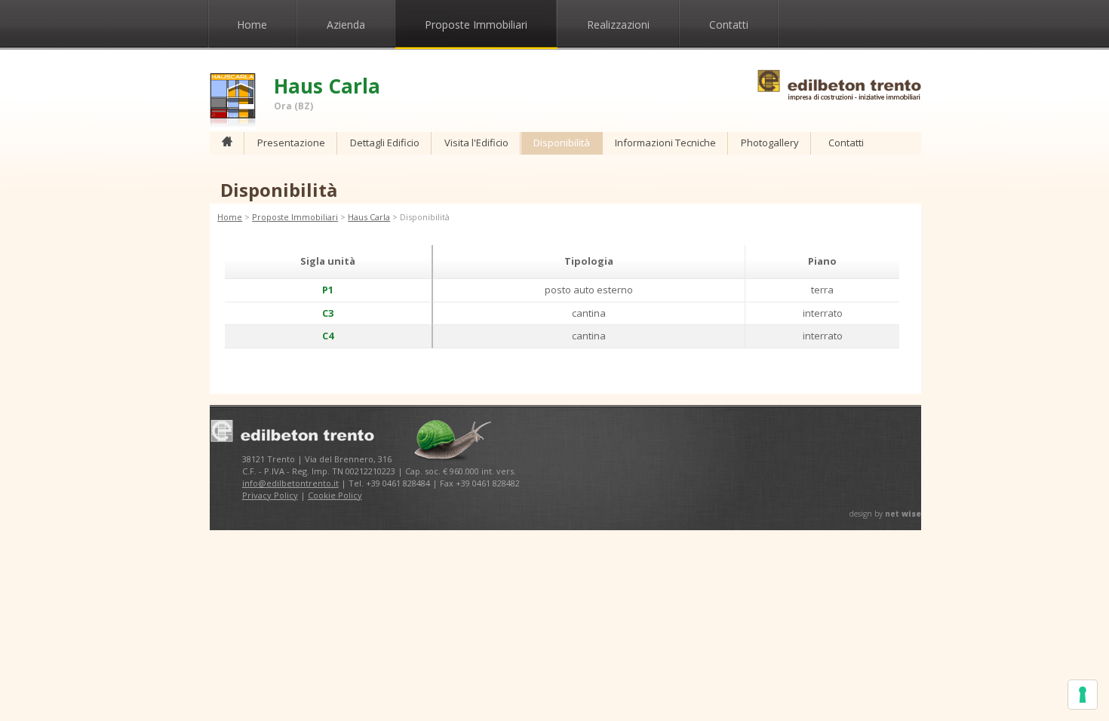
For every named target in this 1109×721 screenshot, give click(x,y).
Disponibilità (561, 142)
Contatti (728, 24)
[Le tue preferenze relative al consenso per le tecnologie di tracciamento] (1082, 694)
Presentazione (291, 142)
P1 (327, 289)
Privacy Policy (270, 495)
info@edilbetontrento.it (290, 483)
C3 (327, 313)
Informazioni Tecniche (665, 142)
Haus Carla (369, 216)
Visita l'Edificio (476, 142)
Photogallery (770, 142)
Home (252, 24)
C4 (327, 335)
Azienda (346, 24)
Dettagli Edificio (384, 142)
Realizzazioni (618, 24)
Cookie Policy (335, 495)
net (903, 513)
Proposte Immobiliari (476, 24)
